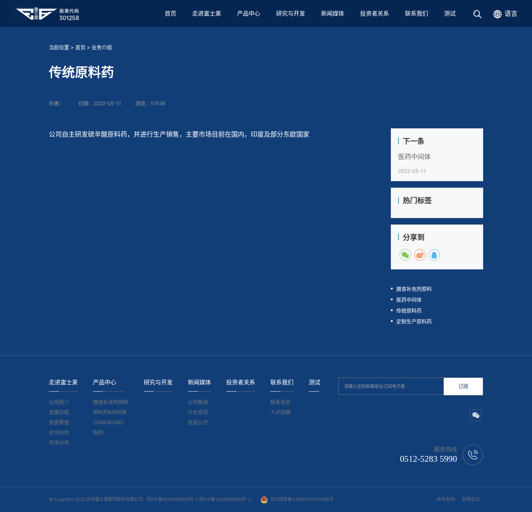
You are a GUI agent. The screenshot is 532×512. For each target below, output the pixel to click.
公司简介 (59, 402)
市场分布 (59, 442)
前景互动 (471, 499)
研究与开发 (290, 13)
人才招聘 (280, 412)
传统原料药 (409, 310)
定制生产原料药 (414, 321)
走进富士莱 (206, 13)
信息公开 (198, 422)
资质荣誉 (59, 422)
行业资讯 (198, 412)
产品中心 (248, 13)
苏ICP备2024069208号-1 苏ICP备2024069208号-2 (199, 499)
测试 (450, 13)
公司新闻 (198, 402)
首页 (170, 13)
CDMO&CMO (108, 422)
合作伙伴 (59, 432)
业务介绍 (102, 47)
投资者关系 (374, 13)
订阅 (463, 386)
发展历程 (59, 412)
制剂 (98, 432)
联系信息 (280, 402)
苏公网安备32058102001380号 (302, 499)
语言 (511, 13)
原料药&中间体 (110, 412)
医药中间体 (414, 157)
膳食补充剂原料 (414, 289)
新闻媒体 (332, 13)
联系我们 (416, 13)
